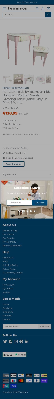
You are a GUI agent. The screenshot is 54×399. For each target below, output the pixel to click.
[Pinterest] (31, 210)
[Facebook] (23, 210)
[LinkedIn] (35, 210)
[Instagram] (27, 210)
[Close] (49, 184)
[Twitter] (19, 210)
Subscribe (39, 202)
